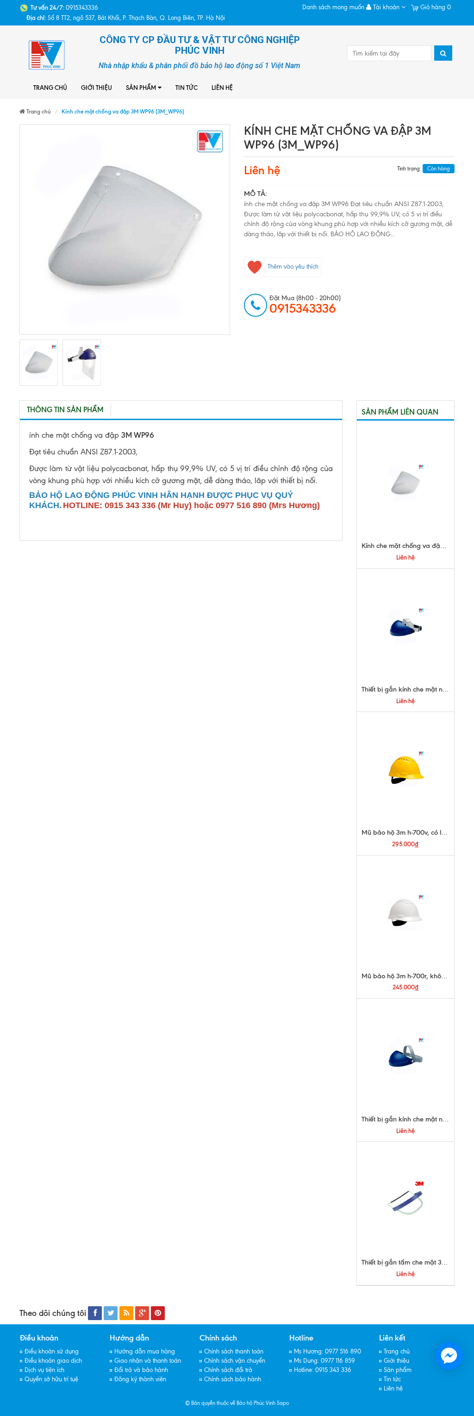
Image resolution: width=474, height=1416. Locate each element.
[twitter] (111, 1313)
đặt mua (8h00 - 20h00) (305, 304)
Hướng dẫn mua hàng (144, 1351)
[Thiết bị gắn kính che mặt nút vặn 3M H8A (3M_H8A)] (406, 627)
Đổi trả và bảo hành (141, 1369)
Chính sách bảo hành (232, 1379)
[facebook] (95, 1313)
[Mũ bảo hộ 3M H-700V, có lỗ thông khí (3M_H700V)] (406, 770)
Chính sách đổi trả (228, 1369)
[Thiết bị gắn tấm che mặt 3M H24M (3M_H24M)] (406, 1200)
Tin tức (186, 87)
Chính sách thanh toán (233, 1351)
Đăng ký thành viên (140, 1379)
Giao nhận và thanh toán (147, 1360)
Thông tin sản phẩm (65, 409)
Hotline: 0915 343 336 (322, 1369)
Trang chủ (50, 87)
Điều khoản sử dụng (52, 1351)
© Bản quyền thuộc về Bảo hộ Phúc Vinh (230, 1403)
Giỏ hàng (434, 7)
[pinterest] (158, 1313)
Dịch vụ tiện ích (44, 1369)
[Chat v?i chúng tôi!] (449, 1356)
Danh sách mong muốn (333, 7)
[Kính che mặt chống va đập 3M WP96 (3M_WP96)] (38, 363)
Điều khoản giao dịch (53, 1360)
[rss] (126, 1313)
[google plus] (142, 1313)
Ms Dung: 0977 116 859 (324, 1360)
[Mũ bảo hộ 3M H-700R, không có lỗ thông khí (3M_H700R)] (406, 913)
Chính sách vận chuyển (234, 1360)
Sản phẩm (141, 87)
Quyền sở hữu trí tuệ (51, 1379)
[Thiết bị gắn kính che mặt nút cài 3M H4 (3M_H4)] (406, 1056)
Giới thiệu (96, 87)
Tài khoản (386, 7)
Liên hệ (222, 87)
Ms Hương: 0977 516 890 (327, 1351)
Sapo (283, 1403)
